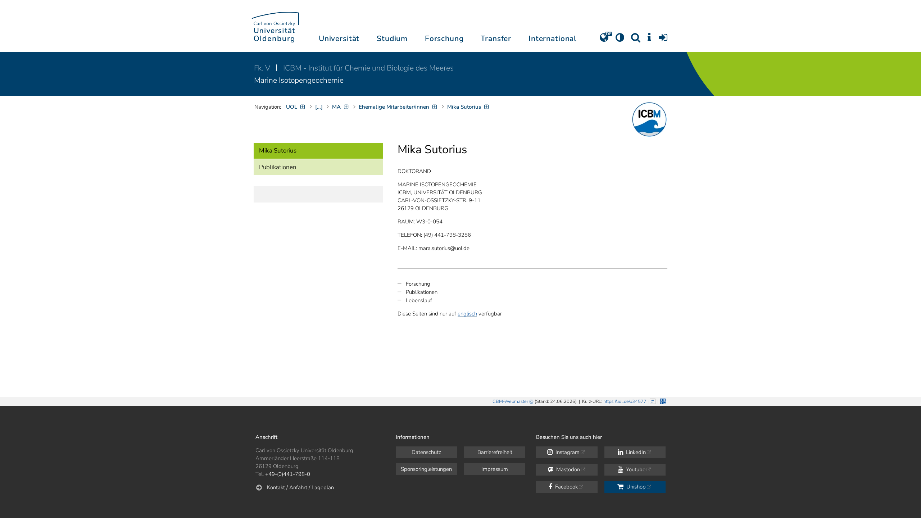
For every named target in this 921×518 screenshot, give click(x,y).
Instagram (567, 452)
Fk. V (263, 68)
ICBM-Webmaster (509, 401)
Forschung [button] (444, 38)
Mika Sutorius (277, 150)
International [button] (552, 38)
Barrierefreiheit (494, 452)
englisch (467, 313)
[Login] (663, 40)
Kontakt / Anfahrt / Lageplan (300, 487)
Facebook (566, 486)
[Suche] (636, 40)
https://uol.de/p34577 (624, 401)
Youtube (635, 469)
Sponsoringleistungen (426, 469)
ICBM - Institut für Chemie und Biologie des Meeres (368, 68)
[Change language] (604, 40)
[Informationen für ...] (649, 40)
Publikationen (277, 167)
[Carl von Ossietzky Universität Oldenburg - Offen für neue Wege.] (275, 26)
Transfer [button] (496, 38)
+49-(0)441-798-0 (287, 474)
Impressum (494, 469)
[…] (319, 106)
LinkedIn (635, 452)
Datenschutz (426, 452)
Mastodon (567, 469)
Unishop (635, 486)
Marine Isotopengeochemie (299, 80)
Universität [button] (339, 38)
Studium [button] (392, 38)
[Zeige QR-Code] (662, 400)
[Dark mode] (620, 40)
